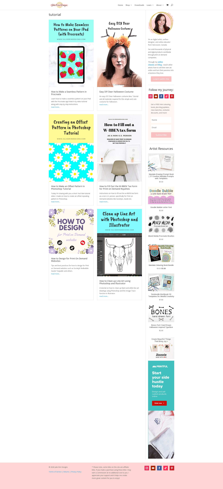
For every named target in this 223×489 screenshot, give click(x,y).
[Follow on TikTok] (166, 96)
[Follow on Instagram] (150, 96)
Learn (149, 5)
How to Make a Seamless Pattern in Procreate (69, 93)
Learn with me (161, 78)
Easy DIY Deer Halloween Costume (116, 91)
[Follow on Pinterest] (172, 96)
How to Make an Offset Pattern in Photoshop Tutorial (68, 187)
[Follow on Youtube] (156, 96)
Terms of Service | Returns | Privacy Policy (65, 472)
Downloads (139, 5)
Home (120, 5)
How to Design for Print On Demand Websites (69, 259)
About (159, 5)
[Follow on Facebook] (161, 96)
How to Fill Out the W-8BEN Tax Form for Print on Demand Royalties (118, 187)
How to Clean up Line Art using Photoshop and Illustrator (114, 282)
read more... (55, 107)
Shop (128, 5)
